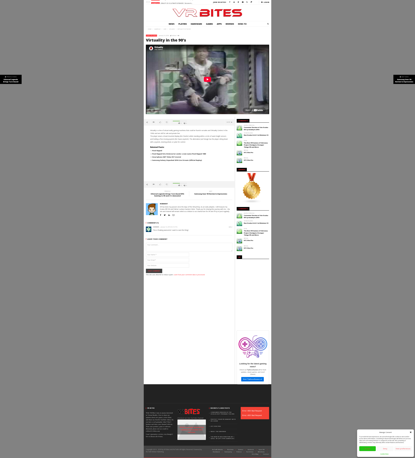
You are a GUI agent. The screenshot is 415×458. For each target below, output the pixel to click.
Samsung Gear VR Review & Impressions (210, 193)
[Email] (243, 2)
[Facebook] (230, 2)
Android (251, 449)
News (171, 24)
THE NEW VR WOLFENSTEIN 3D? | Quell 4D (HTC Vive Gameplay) (223, 437)
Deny (385, 449)
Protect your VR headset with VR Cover (223, 420)
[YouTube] (234, 2)
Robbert (173, 35)
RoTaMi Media (217, 449)
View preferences (403, 449)
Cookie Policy (384, 454)
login (266, 2)
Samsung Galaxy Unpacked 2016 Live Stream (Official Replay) (177, 160)
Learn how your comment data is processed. (189, 275)
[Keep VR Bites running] (251, 2)
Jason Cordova (249, 125)
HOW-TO (242, 24)
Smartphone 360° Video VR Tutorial (166, 157)
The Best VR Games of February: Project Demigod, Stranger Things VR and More (256, 145)
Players (182, 24)
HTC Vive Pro (248, 152)
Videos (239, 452)
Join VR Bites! (219, 2)
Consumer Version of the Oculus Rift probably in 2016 (256, 128)
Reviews (230, 24)
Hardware (196, 24)
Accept (367, 449)
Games (209, 24)
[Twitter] (238, 2)
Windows (261, 452)
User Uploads (152, 35)
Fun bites (249, 452)
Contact (266, 454)
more (229, 122)
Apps (219, 24)
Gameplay (155, 2)
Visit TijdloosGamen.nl (252, 379)
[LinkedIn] (169, 215)
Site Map (255, 454)
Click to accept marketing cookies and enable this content (192, 429)
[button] (411, 432)
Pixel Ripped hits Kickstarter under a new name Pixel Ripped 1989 (179, 154)
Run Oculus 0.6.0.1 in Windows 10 (256, 135)
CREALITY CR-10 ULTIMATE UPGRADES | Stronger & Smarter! (177, 2)
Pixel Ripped (157, 151)
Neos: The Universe (218, 431)
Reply (230, 227)
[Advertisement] (189, 172)
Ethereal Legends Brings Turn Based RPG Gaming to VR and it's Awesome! (167, 194)
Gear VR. (262, 449)
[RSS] (247, 2)
